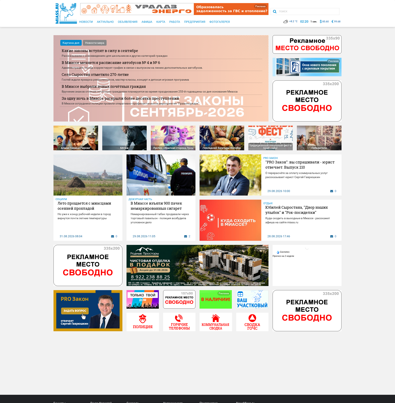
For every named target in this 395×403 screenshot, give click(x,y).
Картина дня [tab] (71, 42)
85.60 (325, 21)
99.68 (337, 21)
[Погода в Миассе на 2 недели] (283, 256)
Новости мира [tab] (94, 42)
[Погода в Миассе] (307, 247)
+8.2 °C (293, 21)
